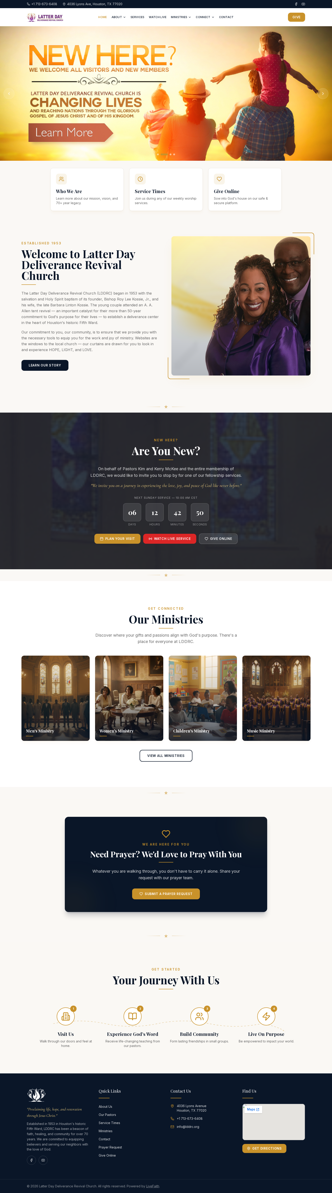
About (117, 17)
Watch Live (157, 17)
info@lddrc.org (188, 1127)
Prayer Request (110, 1147)
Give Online (221, 539)
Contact (226, 17)
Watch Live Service (172, 539)
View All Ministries (166, 756)
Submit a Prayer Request (169, 894)
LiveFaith (152, 1186)
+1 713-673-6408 (190, 1118)
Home (102, 17)
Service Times (109, 1123)
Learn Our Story (45, 365)
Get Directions (267, 1148)
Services (137, 17)
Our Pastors (107, 1115)
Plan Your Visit (120, 539)
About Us (105, 1106)
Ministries (179, 17)
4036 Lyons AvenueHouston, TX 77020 (191, 1108)
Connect (203, 17)
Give (296, 17)
